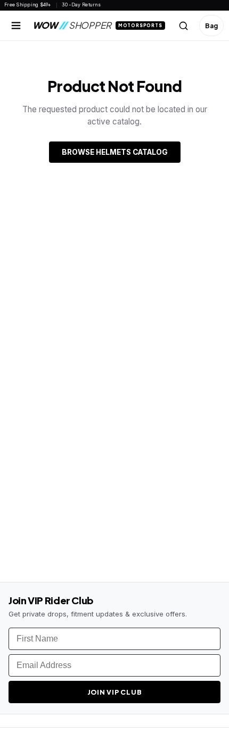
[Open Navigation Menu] (16, 25)
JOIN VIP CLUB (114, 692)
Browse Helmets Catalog (115, 152)
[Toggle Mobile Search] (183, 25)
